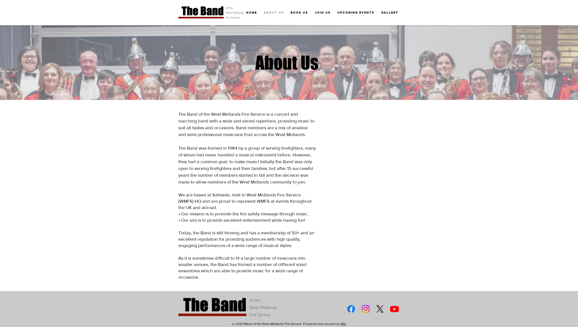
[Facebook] (351, 309)
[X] (380, 309)
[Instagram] (365, 309)
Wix (343, 324)
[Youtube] (394, 309)
